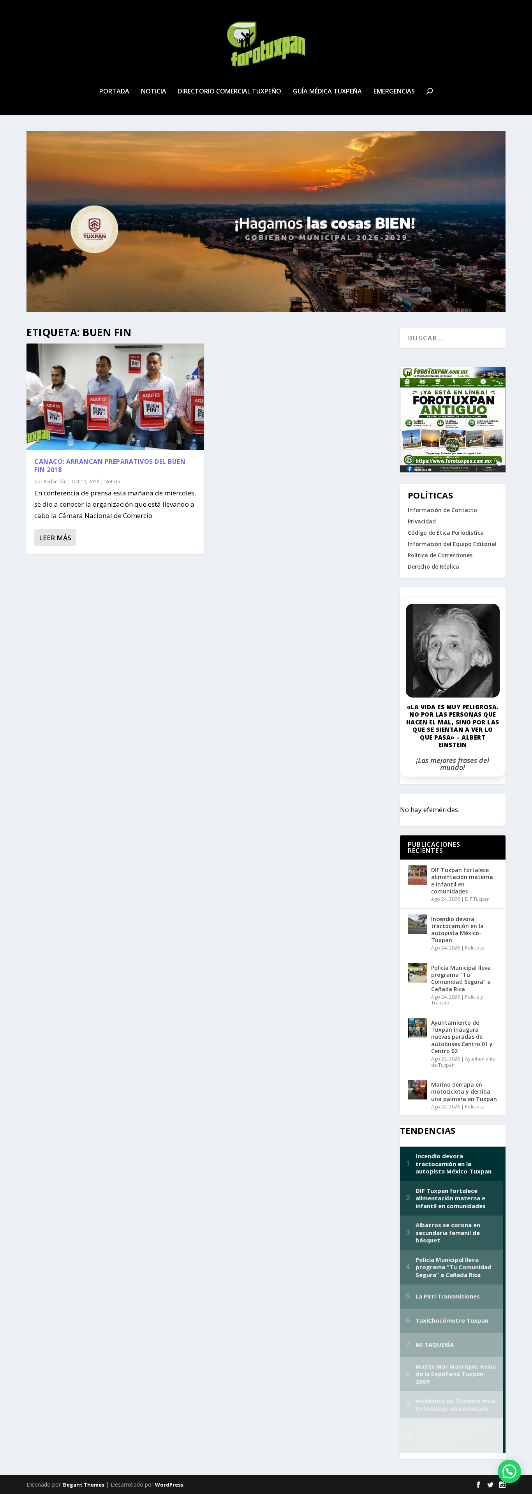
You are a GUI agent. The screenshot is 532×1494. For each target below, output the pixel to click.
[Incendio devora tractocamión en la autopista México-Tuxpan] (417, 924)
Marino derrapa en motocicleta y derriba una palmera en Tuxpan (464, 1091)
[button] (509, 1471)
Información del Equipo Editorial (452, 544)
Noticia (153, 91)
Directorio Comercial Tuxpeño (229, 91)
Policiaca (474, 947)
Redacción (55, 481)
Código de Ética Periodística (446, 532)
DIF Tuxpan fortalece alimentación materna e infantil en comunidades (462, 880)
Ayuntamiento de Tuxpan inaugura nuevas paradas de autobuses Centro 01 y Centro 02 (462, 1037)
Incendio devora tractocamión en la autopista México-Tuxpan (457, 929)
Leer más (55, 537)
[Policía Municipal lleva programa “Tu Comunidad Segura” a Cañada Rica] (417, 973)
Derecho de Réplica (433, 566)
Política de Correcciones (440, 555)
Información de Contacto (442, 510)
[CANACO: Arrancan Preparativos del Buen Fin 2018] (115, 397)
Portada (114, 91)
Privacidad (422, 521)
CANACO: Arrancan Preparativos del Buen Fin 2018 (109, 465)
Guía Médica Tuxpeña (327, 91)
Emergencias (394, 91)
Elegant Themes (83, 1484)
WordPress (169, 1484)
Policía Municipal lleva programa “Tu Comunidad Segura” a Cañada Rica (461, 978)
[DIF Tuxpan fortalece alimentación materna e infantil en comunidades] (417, 875)
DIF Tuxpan (477, 899)
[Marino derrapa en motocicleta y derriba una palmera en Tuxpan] (417, 1089)
